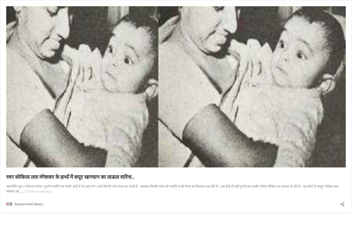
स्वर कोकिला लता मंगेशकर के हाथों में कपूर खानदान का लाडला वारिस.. (70, 177)
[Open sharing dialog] (342, 202)
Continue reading (38, 191)
